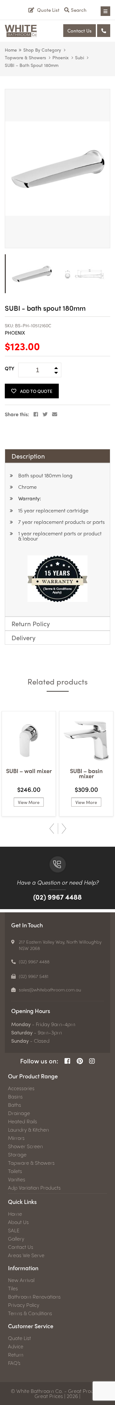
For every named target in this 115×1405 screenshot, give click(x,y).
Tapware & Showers (25, 57)
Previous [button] (51, 828)
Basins (15, 1096)
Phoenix (60, 57)
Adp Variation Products (34, 1187)
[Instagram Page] (92, 1061)
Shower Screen (25, 1146)
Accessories (21, 1088)
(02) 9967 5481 (34, 976)
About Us (18, 1222)
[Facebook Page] (67, 1061)
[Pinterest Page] (80, 1061)
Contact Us (79, 30)
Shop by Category (42, 49)
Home (11, 49)
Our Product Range (33, 1076)
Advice (15, 1346)
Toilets (15, 1171)
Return (15, 1354)
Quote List (19, 1338)
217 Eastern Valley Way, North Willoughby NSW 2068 (60, 944)
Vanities (16, 1179)
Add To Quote (36, 391)
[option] (57, 168)
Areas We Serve (26, 1255)
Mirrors (16, 1138)
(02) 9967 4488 (57, 897)
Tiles (13, 1288)
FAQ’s (14, 1362)
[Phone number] (103, 30)
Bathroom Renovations (34, 1296)
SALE (13, 1230)
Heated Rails (22, 1121)
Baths (14, 1104)
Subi (79, 57)
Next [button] (63, 828)
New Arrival (21, 1280)
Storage (17, 1154)
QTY (9, 368)
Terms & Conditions (30, 1313)
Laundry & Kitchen (28, 1129)
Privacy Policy (23, 1304)
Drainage (19, 1113)
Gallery (16, 1238)
